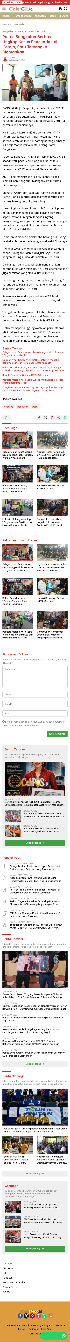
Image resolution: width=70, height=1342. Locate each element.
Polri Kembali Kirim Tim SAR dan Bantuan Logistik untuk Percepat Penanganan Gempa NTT (41, 830)
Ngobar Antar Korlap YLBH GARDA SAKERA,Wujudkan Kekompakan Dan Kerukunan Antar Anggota (31, 361)
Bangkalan (8, 31)
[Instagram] (38, 1316)
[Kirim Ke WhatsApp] (65, 417)
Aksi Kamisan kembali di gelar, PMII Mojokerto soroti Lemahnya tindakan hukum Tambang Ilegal (30, 1031)
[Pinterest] (32, 1316)
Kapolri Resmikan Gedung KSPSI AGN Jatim (25, 375)
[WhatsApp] (44, 1316)
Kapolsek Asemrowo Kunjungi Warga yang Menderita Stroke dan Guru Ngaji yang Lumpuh (35, 879)
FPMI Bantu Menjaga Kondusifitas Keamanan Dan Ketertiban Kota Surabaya (36, 915)
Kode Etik (7, 1277)
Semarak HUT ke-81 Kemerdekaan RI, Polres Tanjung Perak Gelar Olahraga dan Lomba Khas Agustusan (17, 1159)
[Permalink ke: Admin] (5, 58)
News (38, 31)
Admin (12, 57)
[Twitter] (26, 1316)
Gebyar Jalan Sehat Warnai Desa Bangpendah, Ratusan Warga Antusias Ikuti (32, 354)
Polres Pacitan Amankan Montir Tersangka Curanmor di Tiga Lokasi (32, 1019)
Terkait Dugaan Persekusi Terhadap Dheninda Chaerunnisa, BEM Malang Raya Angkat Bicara (35, 903)
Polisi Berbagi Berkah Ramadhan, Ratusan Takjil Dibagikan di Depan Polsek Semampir (36, 891)
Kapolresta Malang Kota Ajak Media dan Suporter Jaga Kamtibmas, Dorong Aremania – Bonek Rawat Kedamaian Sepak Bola (51, 1159)
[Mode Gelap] (60, 8)
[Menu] (4, 8)
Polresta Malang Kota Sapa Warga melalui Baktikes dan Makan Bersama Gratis (32, 381)
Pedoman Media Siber (14, 1282)
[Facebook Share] (39, 417)
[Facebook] (20, 1316)
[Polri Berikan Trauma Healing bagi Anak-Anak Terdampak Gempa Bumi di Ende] (13, 816)
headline (8, 406)
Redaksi (6, 1291)
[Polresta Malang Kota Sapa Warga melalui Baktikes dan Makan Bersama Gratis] (17, 507)
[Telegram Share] (58, 417)
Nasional (29, 31)
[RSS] (50, 1316)
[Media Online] (24, 9)
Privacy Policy (9, 1287)
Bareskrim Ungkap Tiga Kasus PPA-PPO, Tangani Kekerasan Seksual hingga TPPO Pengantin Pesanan (30, 1042)
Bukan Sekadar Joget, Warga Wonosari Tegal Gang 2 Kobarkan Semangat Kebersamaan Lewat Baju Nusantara (34, 369)
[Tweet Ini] (45, 417)
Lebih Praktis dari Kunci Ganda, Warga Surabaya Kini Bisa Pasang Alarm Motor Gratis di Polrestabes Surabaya (42, 1236)
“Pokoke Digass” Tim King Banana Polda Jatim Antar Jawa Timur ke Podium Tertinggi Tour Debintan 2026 (34, 1130)
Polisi (44, 31)
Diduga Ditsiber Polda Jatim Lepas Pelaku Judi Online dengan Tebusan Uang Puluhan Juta (35, 868)
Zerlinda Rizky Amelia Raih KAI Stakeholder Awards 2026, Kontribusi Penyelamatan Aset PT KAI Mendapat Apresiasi (34, 803)
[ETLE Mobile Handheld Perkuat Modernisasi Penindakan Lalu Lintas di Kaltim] (13, 1222)
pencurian (22, 406)
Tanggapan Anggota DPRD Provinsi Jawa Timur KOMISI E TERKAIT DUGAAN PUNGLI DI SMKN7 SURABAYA (36, 926)
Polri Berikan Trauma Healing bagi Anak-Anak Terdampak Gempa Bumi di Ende (44, 815)
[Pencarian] (66, 8)
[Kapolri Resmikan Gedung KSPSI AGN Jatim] (52, 473)
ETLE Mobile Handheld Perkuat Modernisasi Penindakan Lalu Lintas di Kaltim (44, 1221)
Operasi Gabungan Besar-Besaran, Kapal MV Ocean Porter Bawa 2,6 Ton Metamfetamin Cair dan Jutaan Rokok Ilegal (34, 1007)
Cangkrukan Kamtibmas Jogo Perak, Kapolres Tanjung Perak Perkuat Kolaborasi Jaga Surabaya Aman (32, 389)
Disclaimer (8, 1268)
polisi (35, 406)
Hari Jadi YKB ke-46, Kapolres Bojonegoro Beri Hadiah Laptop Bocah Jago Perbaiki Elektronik (41, 1206)
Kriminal (19, 31)
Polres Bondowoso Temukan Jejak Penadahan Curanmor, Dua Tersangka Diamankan (33, 1054)
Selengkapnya (34, 842)
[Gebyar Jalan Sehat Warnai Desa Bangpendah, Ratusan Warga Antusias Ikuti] (17, 440)
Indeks (5, 1273)
